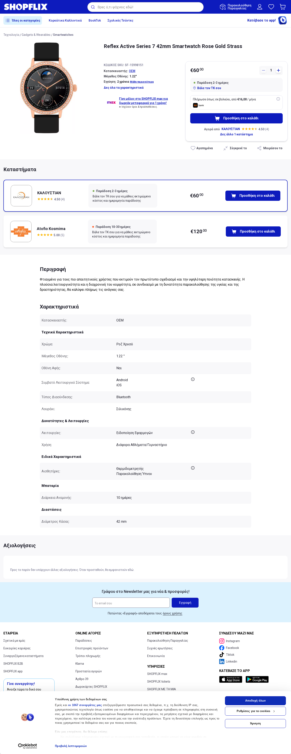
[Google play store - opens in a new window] (257, 679)
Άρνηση (255, 723)
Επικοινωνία (156, 656)
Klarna (79, 663)
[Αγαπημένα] (271, 7)
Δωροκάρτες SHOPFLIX (91, 686)
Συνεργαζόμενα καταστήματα (23, 656)
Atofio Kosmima (51, 228)
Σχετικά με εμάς (14, 640)
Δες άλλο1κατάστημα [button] (236, 134)
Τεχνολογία (11, 34)
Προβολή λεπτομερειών (71, 746)
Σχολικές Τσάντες (120, 20)
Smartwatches (63, 34)
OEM (132, 71)
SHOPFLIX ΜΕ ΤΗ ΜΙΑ (161, 689)
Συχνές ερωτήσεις (160, 648)
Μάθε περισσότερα (142, 81)
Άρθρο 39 (81, 679)
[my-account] (259, 7)
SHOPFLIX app (13, 671)
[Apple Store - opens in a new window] (231, 679)
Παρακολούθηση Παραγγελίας (167, 640)
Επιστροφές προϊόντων (91, 648)
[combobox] (145, 7)
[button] (283, 7)
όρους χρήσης (172, 613)
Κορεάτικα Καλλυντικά (65, 20)
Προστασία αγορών (88, 671)
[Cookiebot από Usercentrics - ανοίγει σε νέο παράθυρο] (27, 746)
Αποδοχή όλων (255, 700)
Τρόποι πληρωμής (88, 656)
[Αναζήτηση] (93, 7)
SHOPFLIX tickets (158, 681)
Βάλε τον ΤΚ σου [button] (209, 88)
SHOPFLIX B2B (13, 663)
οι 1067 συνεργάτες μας (85, 705)
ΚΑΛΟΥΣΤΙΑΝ (231, 129)
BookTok (95, 20)
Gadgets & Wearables (36, 34)
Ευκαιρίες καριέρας (17, 648)
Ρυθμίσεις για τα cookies (253, 711)
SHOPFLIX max (157, 674)
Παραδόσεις (83, 640)
